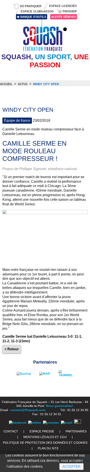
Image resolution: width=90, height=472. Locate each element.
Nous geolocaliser (59, 406)
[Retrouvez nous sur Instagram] (77, 422)
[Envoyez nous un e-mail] (66, 422)
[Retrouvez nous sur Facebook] (17, 422)
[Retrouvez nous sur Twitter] (34, 422)
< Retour (12, 349)
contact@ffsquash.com (27, 410)
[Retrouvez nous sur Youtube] (51, 422)
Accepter (71, 466)
